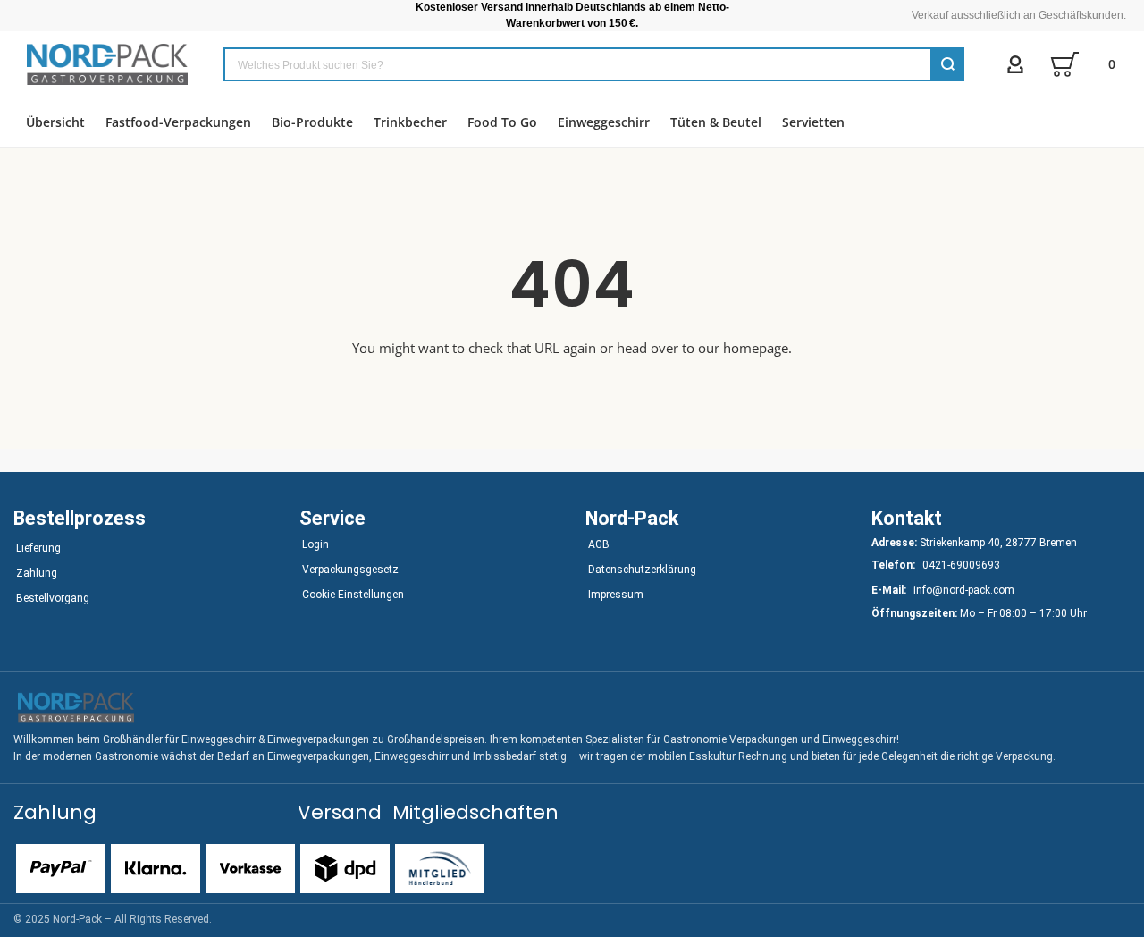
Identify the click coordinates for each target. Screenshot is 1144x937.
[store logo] (107, 64)
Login (315, 544)
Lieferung (38, 548)
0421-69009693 (961, 565)
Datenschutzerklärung (642, 569)
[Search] (947, 64)
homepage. (757, 348)
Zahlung (36, 573)
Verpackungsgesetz (350, 569)
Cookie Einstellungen (353, 594)
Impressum (616, 594)
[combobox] (593, 64)
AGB (599, 544)
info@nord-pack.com (963, 590)
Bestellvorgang (52, 598)
